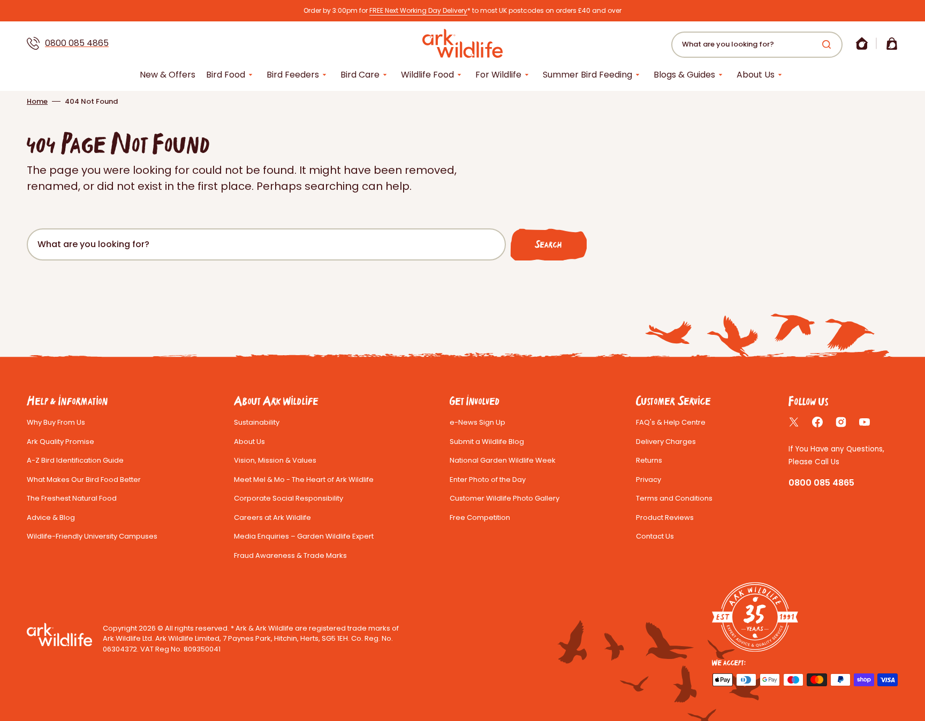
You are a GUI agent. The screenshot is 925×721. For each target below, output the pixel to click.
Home (37, 101)
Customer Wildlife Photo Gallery (504, 498)
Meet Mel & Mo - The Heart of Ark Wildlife (304, 479)
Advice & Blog (51, 517)
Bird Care (360, 74)
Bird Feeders (293, 74)
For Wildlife (498, 74)
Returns (649, 460)
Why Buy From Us (56, 422)
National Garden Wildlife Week (503, 460)
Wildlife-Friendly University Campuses (92, 536)
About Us (756, 74)
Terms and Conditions (674, 498)
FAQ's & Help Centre (671, 422)
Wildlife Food (427, 74)
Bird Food (225, 74)
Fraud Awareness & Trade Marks (290, 555)
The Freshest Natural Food (72, 498)
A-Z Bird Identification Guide (75, 460)
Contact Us (655, 536)
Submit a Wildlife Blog (487, 441)
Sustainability (256, 422)
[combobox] (757, 45)
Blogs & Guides (684, 74)
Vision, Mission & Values (275, 460)
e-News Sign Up (477, 422)
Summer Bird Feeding (587, 74)
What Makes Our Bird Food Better (84, 479)
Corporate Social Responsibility (288, 498)
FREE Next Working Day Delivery (418, 10)
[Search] (829, 44)
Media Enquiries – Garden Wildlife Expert (304, 536)
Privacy (648, 479)
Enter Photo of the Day (488, 479)
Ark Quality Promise (60, 441)
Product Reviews (665, 517)
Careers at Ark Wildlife (272, 517)
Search (548, 244)
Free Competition (480, 517)
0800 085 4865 (77, 43)
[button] (862, 43)
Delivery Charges (666, 441)
